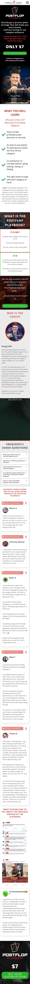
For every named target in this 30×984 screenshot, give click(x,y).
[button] (26, 454)
